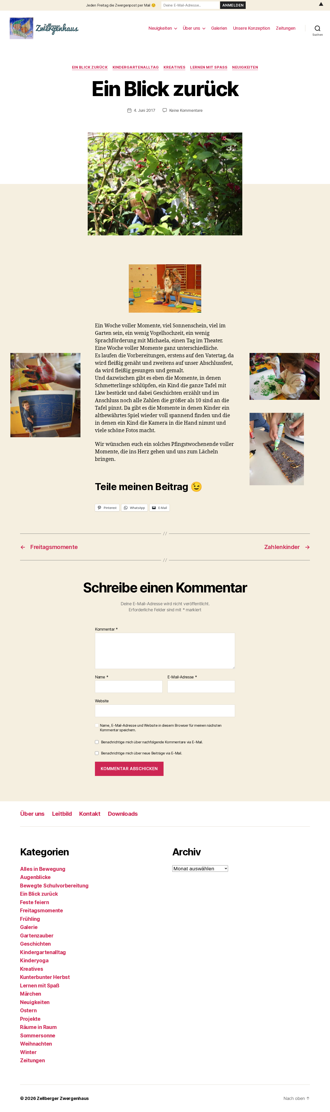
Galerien (219, 28)
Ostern (28, 1010)
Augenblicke (35, 877)
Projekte (30, 1019)
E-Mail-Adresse (182, 677)
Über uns (191, 28)
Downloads (123, 813)
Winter (28, 1052)
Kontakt (89, 813)
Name (101, 677)
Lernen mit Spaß (208, 67)
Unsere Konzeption (251, 28)
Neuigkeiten (160, 28)
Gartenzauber (37, 936)
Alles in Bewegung (42, 869)
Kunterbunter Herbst (45, 977)
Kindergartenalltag (136, 67)
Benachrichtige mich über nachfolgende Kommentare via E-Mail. (152, 742)
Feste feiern (34, 902)
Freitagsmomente (41, 911)
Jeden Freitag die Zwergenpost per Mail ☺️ (121, 5)
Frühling (30, 919)
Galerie (29, 927)
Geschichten (35, 944)
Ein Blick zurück (90, 67)
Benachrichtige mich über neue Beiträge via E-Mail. (141, 753)
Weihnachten (36, 1044)
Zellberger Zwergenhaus (63, 1098)
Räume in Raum (38, 1027)
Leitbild (62, 813)
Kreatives (174, 67)
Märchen (30, 994)
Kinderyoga (34, 960)
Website (102, 700)
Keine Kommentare (186, 110)
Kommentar (106, 629)
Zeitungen (285, 28)
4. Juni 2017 (144, 110)
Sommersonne (37, 1036)
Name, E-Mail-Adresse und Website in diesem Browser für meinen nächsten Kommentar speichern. (161, 727)
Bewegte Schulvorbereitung (54, 886)
